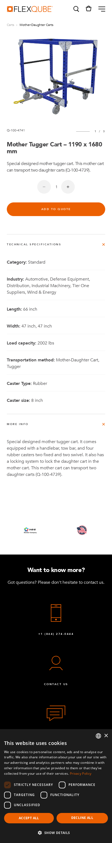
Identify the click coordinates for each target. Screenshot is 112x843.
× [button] (106, 736)
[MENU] (99, 9)
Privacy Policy (80, 773)
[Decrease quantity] (44, 187)
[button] (76, 9)
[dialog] (56, 786)
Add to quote (56, 209)
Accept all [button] (29, 818)
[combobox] (98, 736)
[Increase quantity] (68, 187)
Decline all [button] (82, 817)
